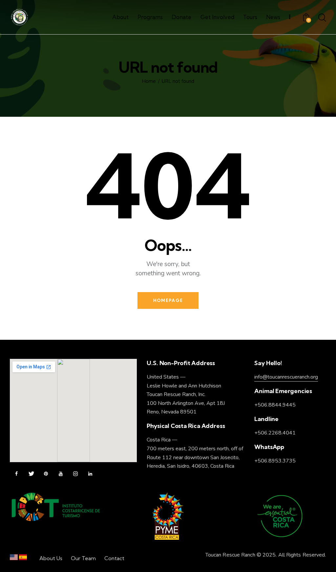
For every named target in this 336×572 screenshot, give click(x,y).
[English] (14, 558)
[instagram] (75, 474)
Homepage (168, 300)
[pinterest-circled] (45, 474)
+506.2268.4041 (275, 432)
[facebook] (16, 474)
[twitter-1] (31, 474)
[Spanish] (23, 558)
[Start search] (322, 18)
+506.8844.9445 (275, 405)
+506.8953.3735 (275, 460)
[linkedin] (90, 474)
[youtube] (60, 474)
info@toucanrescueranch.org (286, 377)
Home (149, 81)
